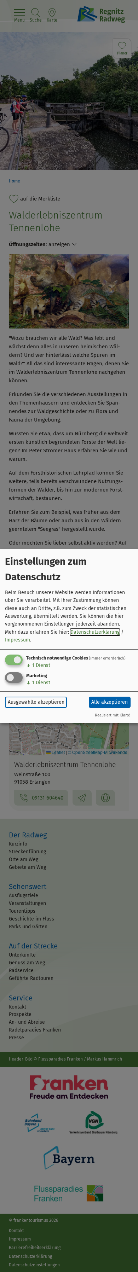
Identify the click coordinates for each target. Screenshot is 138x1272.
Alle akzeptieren (109, 702)
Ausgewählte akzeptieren (36, 702)
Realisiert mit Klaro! (112, 715)
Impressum (17, 640)
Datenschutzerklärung (95, 632)
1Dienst (38, 665)
